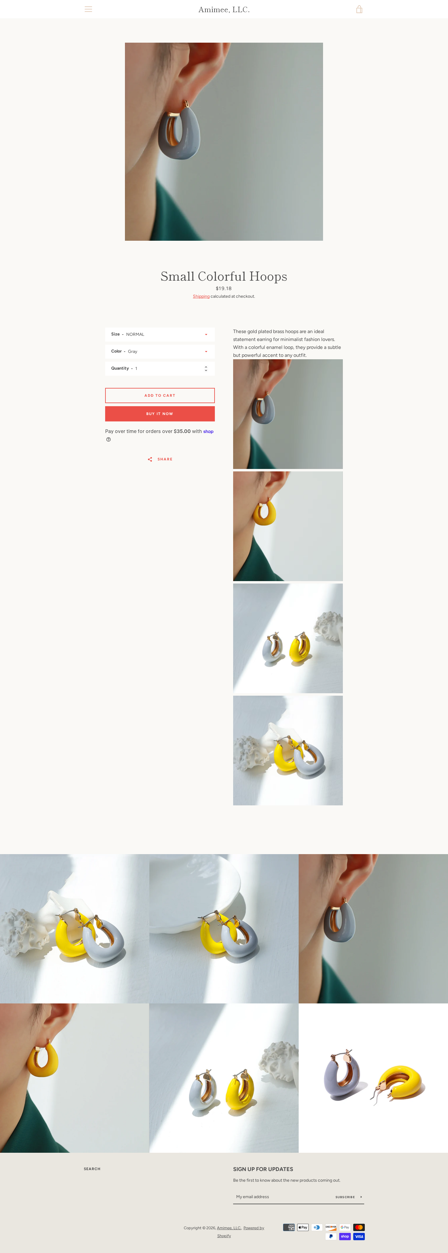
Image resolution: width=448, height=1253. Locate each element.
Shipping (201, 296)
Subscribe (346, 1197)
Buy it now (159, 414)
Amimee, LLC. (224, 9)
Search (92, 1169)
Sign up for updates (263, 1169)
